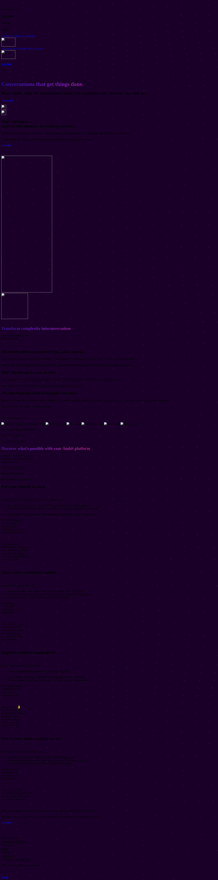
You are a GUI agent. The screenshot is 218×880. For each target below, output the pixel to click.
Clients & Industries (24, 35)
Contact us (7, 35)
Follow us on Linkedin (13, 48)
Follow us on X (35, 48)
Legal (4, 877)
